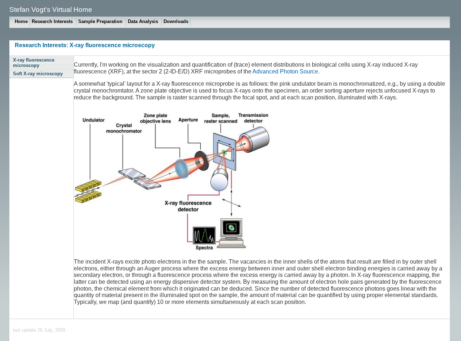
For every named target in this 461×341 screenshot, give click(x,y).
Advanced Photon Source (285, 71)
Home (21, 21)
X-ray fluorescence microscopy (33, 62)
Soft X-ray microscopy (38, 73)
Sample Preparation (101, 21)
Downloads (176, 21)
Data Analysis (144, 21)
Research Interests (53, 21)
